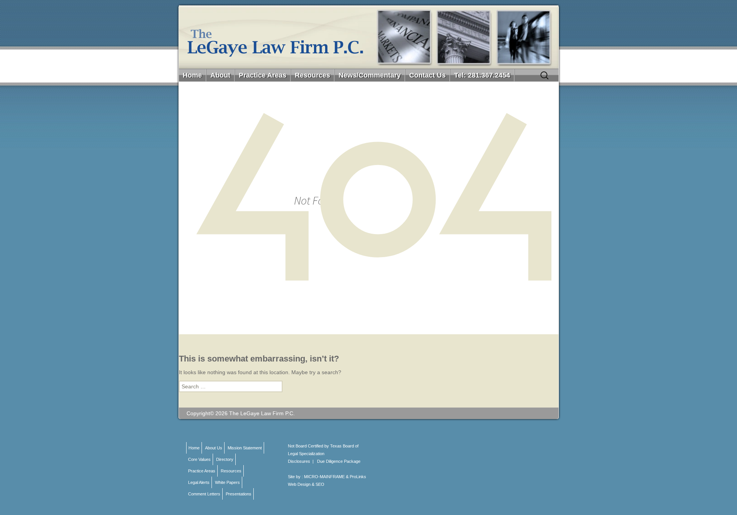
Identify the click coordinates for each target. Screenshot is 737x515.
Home (192, 75)
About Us (213, 448)
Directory (224, 459)
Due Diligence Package (338, 461)
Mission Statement (245, 448)
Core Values (199, 459)
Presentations (238, 494)
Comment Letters (204, 494)
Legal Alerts (199, 482)
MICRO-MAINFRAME (324, 476)
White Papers (227, 482)
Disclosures (299, 461)
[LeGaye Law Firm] (369, 37)
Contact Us (427, 75)
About (220, 75)
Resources (312, 75)
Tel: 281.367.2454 (482, 75)
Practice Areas (262, 75)
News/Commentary (370, 75)
